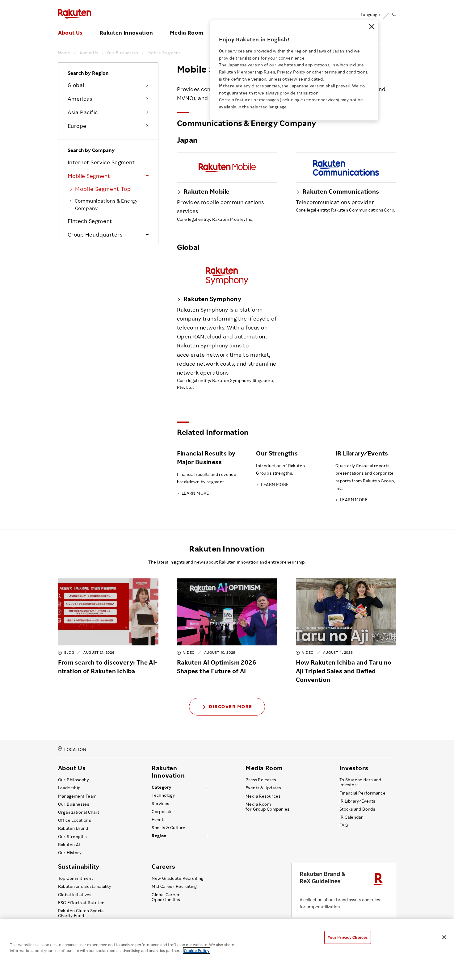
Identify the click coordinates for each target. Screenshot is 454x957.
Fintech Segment (90, 220)
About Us (70, 33)
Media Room (187, 33)
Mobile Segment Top (103, 188)
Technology (163, 795)
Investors (353, 768)
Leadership (69, 787)
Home (64, 53)
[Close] (372, 26)
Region (159, 835)
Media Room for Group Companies (267, 807)
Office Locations (74, 820)
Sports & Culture (168, 827)
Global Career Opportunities (166, 897)
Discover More (230, 706)
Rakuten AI (69, 844)
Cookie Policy (196, 950)
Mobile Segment (163, 53)
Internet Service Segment (101, 162)
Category (161, 787)
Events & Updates (263, 787)
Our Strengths (72, 836)
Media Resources (263, 796)
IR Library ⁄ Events (357, 801)
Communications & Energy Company (106, 204)
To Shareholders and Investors (360, 782)
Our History (70, 852)
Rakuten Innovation (126, 33)
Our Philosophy (73, 779)
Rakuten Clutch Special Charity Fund (81, 913)
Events (158, 819)
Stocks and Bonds (357, 809)
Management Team (77, 796)
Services (160, 803)
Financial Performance (362, 793)
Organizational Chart (78, 812)
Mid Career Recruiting (174, 886)
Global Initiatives (74, 894)
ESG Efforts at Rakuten (81, 902)
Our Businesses (122, 53)
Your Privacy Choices (348, 937)
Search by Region (88, 73)
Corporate (162, 811)
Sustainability (78, 866)
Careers (163, 866)
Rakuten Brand (73, 828)
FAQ (343, 825)
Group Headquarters (95, 234)
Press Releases (261, 779)
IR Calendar (351, 817)
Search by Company (91, 150)
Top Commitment (75, 878)
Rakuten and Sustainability (84, 886)
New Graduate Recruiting (177, 878)
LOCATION (75, 749)
